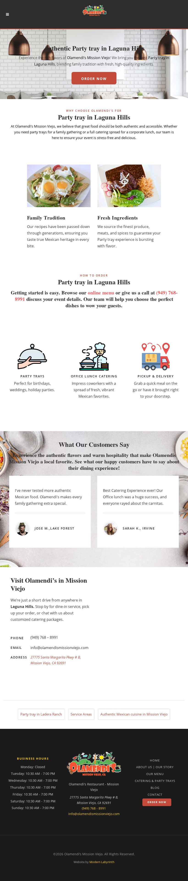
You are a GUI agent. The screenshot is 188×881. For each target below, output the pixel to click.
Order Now (156, 802)
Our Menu (155, 774)
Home (155, 760)
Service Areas (81, 714)
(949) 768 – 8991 (44, 637)
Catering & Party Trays (155, 781)
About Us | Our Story (155, 767)
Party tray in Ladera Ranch (41, 714)
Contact (155, 795)
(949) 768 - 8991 (94, 808)
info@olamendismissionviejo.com (59, 647)
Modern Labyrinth (101, 862)
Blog (155, 788)
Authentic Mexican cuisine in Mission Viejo (134, 714)
